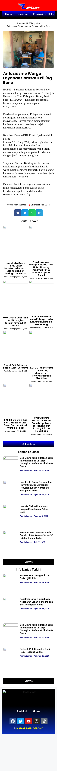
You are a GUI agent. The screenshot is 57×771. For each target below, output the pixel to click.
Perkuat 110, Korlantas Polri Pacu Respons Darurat (35, 650)
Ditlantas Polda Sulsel (40, 205)
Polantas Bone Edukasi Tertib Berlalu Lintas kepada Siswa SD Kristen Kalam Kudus (36, 535)
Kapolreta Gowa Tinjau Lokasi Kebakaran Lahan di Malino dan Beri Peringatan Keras (15, 268)
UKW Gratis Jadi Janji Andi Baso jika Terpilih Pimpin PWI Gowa (15, 321)
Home (9, 14)
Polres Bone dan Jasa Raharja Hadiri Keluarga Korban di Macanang (41, 320)
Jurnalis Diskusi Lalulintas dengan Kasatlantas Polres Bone (34, 509)
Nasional (23, 14)
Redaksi (22, 711)
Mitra (38, 23)
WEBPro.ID (38, 728)
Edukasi (38, 14)
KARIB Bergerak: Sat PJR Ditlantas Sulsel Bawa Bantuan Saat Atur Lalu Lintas (15, 423)
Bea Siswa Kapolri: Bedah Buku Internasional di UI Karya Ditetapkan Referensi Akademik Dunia (36, 462)
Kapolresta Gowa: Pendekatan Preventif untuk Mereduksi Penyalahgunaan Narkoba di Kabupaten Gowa (35, 486)
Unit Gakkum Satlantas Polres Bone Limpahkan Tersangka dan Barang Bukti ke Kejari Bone (41, 424)
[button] (17, 212)
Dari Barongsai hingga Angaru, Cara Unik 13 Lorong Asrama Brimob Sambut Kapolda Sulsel (41, 269)
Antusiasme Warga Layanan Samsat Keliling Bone (27, 78)
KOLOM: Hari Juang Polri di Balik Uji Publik (34, 577)
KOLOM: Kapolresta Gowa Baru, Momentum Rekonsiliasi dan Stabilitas (41, 373)
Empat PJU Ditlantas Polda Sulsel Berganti (15, 366)
